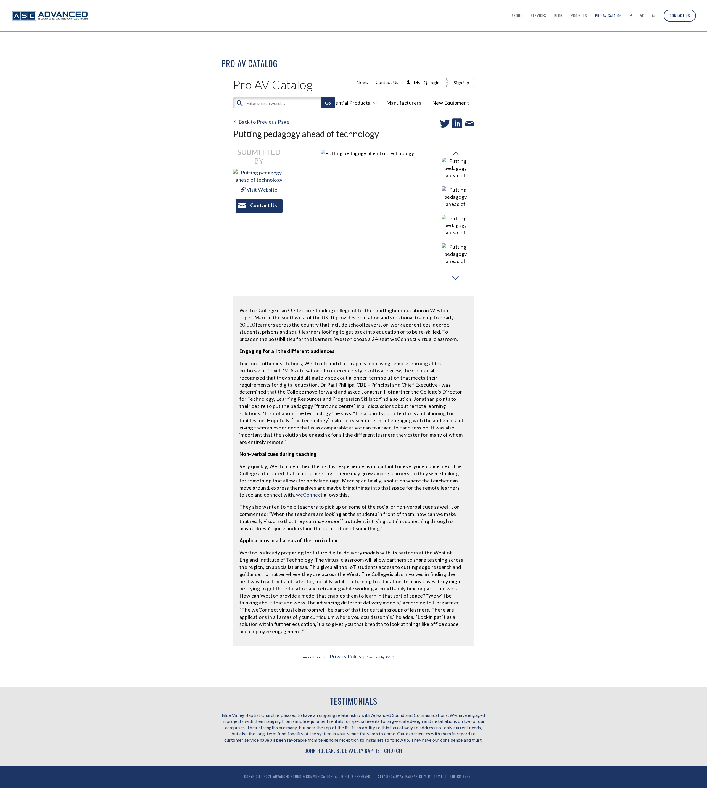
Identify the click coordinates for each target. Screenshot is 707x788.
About (517, 15)
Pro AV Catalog (608, 15)
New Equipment (450, 103)
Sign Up (461, 82)
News (362, 82)
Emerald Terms (313, 657)
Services (538, 15)
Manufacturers (403, 103)
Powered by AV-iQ (380, 657)
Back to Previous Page (263, 122)
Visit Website (262, 190)
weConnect (309, 495)
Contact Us (680, 15)
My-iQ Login (427, 82)
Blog (558, 15)
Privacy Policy (346, 656)
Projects (579, 15)
